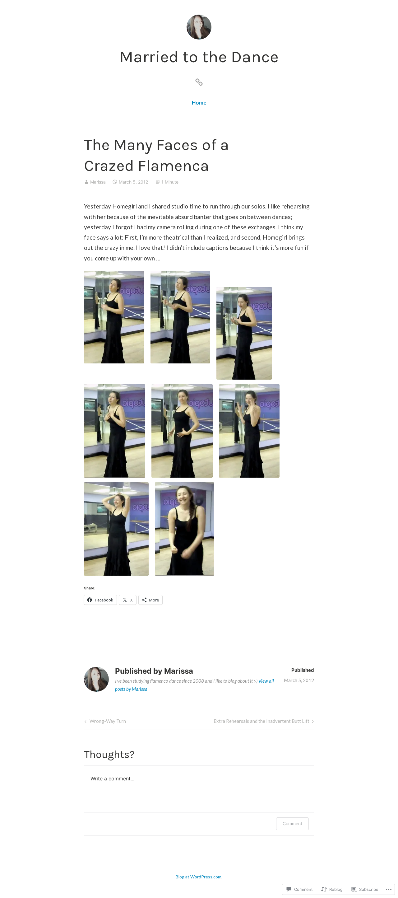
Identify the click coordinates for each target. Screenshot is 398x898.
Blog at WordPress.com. (199, 876)
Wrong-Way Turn (104, 722)
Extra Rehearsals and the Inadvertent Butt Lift (261, 722)
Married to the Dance (199, 56)
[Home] (199, 81)
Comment (292, 823)
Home (199, 102)
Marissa (98, 182)
